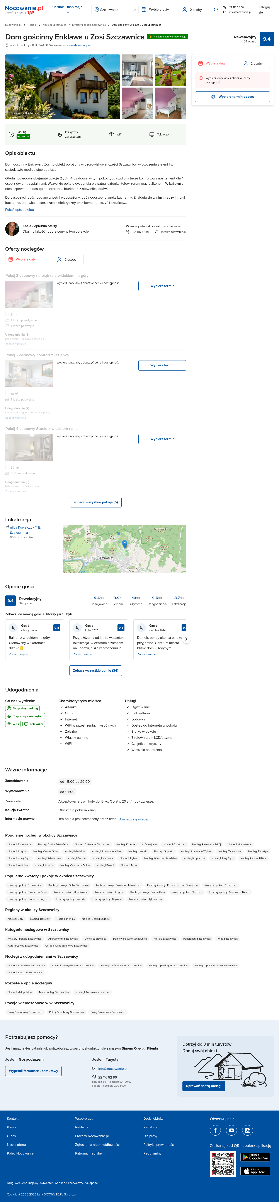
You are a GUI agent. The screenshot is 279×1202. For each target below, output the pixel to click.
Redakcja (150, 1127)
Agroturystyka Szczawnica (23, 945)
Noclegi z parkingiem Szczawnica (167, 965)
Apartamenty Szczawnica (63, 938)
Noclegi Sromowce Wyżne (195, 851)
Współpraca (84, 1118)
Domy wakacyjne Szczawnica (130, 938)
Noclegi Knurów (44, 865)
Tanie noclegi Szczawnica (54, 992)
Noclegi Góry (15, 919)
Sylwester (46, 1183)
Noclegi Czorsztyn (174, 844)
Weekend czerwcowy (68, 1183)
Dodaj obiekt (153, 1118)
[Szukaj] (217, 9)
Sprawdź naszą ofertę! (203, 1085)
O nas (11, 1135)
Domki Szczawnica (95, 938)
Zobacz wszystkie (15, 344)
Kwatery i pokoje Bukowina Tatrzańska (117, 885)
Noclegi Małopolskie (20, 992)
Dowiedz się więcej (133, 819)
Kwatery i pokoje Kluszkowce (71, 892)
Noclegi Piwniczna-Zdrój (206, 844)
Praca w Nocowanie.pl (92, 1135)
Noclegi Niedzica (75, 851)
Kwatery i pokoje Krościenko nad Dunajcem (172, 885)
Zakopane (91, 1183)
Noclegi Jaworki (137, 851)
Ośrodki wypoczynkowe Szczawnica (66, 945)
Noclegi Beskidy (39, 919)
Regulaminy (152, 1153)
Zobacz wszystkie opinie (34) (95, 670)
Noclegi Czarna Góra (45, 851)
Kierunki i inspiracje (67, 6)
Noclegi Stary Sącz (222, 858)
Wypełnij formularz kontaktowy (33, 1070)
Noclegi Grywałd (164, 851)
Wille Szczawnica (228, 938)
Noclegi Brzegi (105, 865)
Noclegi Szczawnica (54, 25)
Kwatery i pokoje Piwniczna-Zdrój (27, 892)
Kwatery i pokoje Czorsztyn (220, 885)
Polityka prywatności (159, 1144)
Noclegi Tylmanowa (229, 851)
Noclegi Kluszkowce (240, 844)
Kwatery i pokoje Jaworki (70, 899)
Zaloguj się (264, 10)
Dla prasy (150, 1135)
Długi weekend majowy (22, 1183)
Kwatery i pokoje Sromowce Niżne (229, 892)
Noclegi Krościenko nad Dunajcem (136, 844)
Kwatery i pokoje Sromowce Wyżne (28, 899)
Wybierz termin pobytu (236, 96)
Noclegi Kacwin (77, 858)
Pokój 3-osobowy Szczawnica (108, 1012)
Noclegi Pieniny (65, 919)
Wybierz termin (162, 285)
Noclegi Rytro (129, 865)
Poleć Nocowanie (20, 1153)
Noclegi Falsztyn (258, 851)
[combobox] (115, 10)
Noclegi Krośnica (18, 865)
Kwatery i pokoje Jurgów (109, 892)
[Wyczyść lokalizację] (135, 10)
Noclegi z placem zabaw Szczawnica (215, 965)
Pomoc (12, 1127)
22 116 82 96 (236, 7)
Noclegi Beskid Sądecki (96, 919)
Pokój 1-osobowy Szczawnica (25, 1012)
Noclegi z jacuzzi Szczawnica (25, 972)
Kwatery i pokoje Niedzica (187, 892)
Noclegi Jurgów (17, 851)
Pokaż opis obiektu (19, 209)
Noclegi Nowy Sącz (19, 858)
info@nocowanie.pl (240, 12)
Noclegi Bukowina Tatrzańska (92, 844)
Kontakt (13, 1118)
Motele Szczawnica (165, 938)
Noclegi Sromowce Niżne (106, 851)
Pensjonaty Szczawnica (197, 938)
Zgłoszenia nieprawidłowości (97, 1144)
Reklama (81, 1127)
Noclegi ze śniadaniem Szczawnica (120, 965)
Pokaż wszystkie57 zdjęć (25, 113)
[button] (124, 544)
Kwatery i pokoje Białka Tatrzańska (68, 885)
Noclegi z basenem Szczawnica (26, 965)
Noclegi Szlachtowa (49, 858)
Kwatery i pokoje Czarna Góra (147, 892)
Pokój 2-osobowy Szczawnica (66, 1012)
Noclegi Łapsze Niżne (253, 858)
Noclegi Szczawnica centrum (92, 992)
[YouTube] (231, 1130)
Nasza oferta (16, 1144)
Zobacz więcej (18, 654)
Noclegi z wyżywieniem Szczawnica (73, 965)
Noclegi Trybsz (128, 858)
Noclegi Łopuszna (194, 858)
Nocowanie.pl (13, 25)
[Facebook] (215, 1130)
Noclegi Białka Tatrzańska (53, 844)
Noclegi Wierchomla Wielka (160, 858)
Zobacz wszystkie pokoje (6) (95, 502)
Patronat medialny (89, 1153)
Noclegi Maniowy (103, 858)
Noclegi (32, 25)
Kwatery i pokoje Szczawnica (89, 25)
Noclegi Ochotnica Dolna (75, 865)
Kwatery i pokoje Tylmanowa (145, 899)
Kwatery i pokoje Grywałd (107, 899)
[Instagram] (247, 1130)
